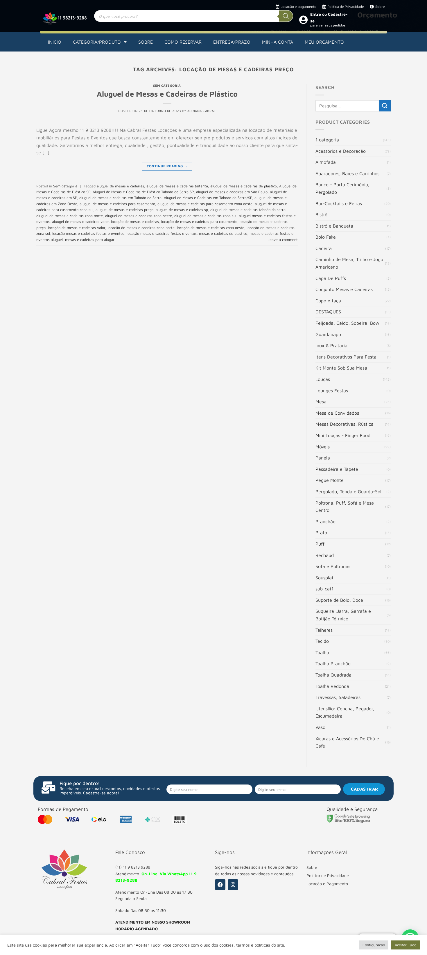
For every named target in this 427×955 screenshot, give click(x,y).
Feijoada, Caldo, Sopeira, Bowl (348, 323)
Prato (321, 532)
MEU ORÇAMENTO (324, 42)
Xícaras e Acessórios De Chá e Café (347, 742)
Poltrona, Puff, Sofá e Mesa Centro (344, 506)
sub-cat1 (324, 588)
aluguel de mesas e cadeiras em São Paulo (232, 192)
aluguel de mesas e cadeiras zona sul (205, 216)
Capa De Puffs (330, 278)
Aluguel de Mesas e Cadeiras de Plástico (167, 93)
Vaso (320, 727)
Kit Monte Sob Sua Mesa (341, 367)
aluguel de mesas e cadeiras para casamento (117, 204)
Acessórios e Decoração (340, 151)
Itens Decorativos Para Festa (345, 356)
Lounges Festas (331, 390)
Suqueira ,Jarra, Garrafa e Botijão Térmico (343, 614)
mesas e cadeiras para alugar (89, 239)
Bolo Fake (325, 236)
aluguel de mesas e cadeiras (120, 186)
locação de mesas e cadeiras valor (76, 228)
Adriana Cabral (201, 111)
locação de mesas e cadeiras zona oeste (210, 228)
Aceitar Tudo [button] (405, 944)
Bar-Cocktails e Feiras (338, 203)
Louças (322, 379)
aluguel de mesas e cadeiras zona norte (69, 216)
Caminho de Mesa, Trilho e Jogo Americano (349, 263)
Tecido (322, 641)
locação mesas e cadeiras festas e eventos (88, 233)
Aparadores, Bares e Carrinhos (347, 173)
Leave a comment (283, 239)
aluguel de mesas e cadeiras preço (124, 209)
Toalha (322, 652)
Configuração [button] (374, 944)
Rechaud (324, 555)
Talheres (324, 630)
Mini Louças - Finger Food (342, 435)
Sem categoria (167, 85)
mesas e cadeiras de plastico (223, 233)
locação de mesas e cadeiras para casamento (199, 221)
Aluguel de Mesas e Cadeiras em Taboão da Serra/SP (208, 198)
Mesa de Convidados (337, 413)
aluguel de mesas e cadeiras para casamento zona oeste (204, 204)
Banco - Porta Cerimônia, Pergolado (342, 188)
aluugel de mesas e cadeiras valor (80, 221)
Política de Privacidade (327, 875)
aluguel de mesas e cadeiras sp (182, 209)
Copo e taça (328, 300)
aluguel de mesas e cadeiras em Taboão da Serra (120, 198)
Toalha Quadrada (333, 674)
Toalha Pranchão (333, 663)
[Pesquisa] (286, 16)
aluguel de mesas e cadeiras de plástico (243, 186)
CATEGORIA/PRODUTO (97, 42)
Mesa (320, 401)
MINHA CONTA (277, 42)
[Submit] (385, 105)
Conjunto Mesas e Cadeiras (344, 289)
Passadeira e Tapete (336, 469)
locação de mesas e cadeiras (135, 221)
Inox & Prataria (331, 345)
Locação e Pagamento (327, 883)
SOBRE (145, 42)
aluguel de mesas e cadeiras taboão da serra (248, 209)
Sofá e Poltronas (332, 566)
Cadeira (323, 248)
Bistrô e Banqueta (334, 225)
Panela (322, 457)
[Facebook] (220, 884)
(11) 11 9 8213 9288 (132, 867)
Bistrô (321, 214)
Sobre (311, 867)
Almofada (325, 162)
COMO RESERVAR (183, 42)
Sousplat (324, 577)
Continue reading (167, 166)
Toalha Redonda (332, 686)
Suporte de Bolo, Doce (339, 600)
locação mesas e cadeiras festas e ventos (162, 233)
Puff (319, 543)
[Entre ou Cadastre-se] (303, 19)
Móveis (322, 446)
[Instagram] (233, 884)
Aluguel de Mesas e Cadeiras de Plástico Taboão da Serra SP (143, 192)
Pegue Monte (329, 480)
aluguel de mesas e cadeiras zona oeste (138, 216)
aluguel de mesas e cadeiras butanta (177, 186)
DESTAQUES (328, 311)
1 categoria (327, 139)
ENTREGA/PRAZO (231, 42)
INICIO (54, 42)
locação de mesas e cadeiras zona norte (141, 228)
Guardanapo (328, 334)
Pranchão (325, 521)
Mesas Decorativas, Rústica (344, 424)
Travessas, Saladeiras (337, 697)
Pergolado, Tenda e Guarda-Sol (348, 491)
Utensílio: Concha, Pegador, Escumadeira (344, 712)
